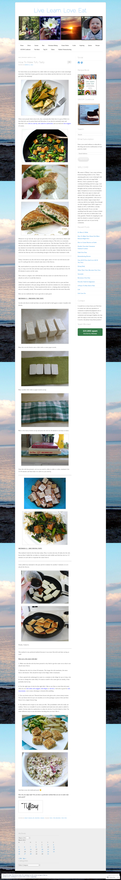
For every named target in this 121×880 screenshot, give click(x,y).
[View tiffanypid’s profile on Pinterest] (82, 63)
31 (48, 854)
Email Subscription (86, 139)
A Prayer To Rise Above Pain (86, 285)
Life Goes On (82, 293)
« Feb (20, 858)
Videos (53, 49)
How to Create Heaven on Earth (87, 242)
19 (19, 851)
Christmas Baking (53, 45)
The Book (37, 49)
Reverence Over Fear (84, 278)
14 (30, 849)
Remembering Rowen (84, 256)
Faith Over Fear (82, 252)
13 (25, 849)
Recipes (98, 45)
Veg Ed (45, 49)
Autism (36, 45)
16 (42, 849)
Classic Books (65, 45)
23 (42, 851)
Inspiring (82, 45)
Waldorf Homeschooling (64, 49)
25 (54, 851)
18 (54, 849)
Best (43, 45)
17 (48, 849)
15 (69, 62)
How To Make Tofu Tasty (31, 62)
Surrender (80, 274)
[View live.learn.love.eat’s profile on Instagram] (79, 63)
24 (48, 851)
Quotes (90, 45)
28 (30, 854)
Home (22, 45)
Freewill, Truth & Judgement (86, 281)
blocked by (92, 333)
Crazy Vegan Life (29, 818)
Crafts (74, 45)
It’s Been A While (83, 232)
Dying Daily (81, 266)
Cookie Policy (33, 876)
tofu (51, 818)
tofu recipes (57, 818)
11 (54, 847)
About (29, 45)
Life (79, 289)
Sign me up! (83, 159)
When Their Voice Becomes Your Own (89, 270)
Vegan (42, 818)
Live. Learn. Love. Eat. (60, 10)
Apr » (24, 858)
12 (19, 849)
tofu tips (64, 818)
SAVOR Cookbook (25, 49)
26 (19, 854)
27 (25, 854)
